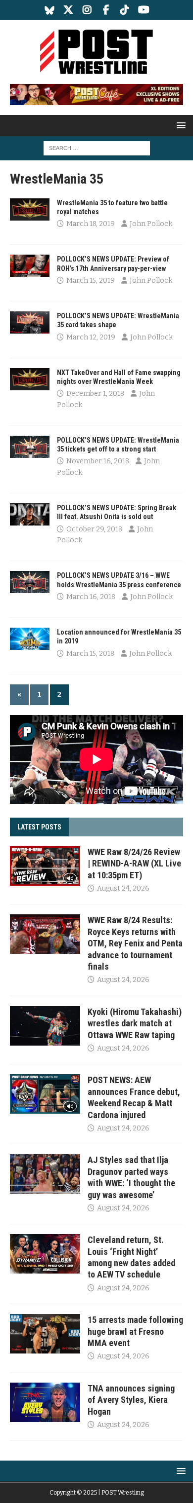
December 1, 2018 (95, 393)
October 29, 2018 (94, 529)
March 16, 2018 (90, 597)
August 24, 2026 (123, 888)
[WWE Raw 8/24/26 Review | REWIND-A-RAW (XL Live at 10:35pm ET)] (45, 866)
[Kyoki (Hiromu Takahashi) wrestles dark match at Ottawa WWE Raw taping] (45, 1026)
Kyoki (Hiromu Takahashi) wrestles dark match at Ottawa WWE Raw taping (135, 1023)
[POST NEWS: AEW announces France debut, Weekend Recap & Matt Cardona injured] (45, 1094)
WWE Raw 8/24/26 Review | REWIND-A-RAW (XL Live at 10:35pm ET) (134, 863)
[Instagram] (87, 10)
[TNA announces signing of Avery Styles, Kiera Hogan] (45, 1402)
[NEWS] (29, 209)
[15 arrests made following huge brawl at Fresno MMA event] (45, 1333)
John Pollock (151, 224)
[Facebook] (106, 10)
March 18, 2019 (90, 224)
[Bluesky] (49, 10)
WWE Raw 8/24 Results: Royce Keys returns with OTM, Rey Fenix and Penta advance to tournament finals (135, 943)
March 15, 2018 (90, 653)
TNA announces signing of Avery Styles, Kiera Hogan (131, 1400)
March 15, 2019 (90, 280)
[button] (179, 125)
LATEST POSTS (39, 827)
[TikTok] (125, 10)
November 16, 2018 (97, 461)
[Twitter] (68, 10)
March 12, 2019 (90, 337)
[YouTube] (143, 10)
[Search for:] (97, 148)
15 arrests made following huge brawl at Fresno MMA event (135, 1331)
